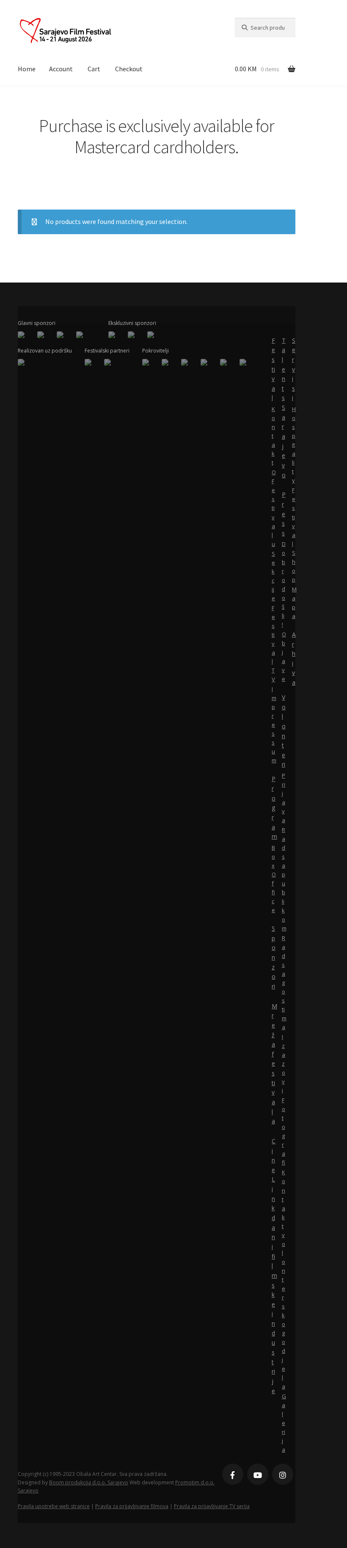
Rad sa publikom (283, 879)
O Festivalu (273, 507)
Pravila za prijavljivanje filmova (131, 1506)
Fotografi (283, 1131)
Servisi (293, 369)
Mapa (293, 602)
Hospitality (293, 444)
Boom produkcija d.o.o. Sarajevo (88, 1482)
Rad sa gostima (283, 982)
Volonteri (283, 730)
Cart (94, 68)
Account (61, 68)
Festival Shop (293, 534)
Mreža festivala (273, 1063)
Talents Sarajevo (283, 407)
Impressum (273, 724)
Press (283, 513)
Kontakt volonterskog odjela (283, 1279)
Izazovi (283, 1063)
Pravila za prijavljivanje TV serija (212, 1506)
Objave (283, 656)
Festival (273, 369)
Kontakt (273, 435)
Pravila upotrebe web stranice (54, 1506)
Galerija (283, 1422)
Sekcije (273, 576)
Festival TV (273, 643)
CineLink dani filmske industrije (273, 1266)
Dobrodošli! (283, 584)
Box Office (273, 879)
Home (27, 68)
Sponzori (273, 957)
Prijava (283, 798)
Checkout (129, 68)
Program (273, 807)
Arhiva (293, 658)
